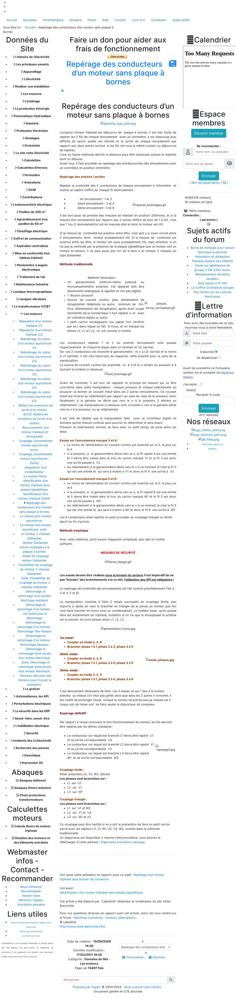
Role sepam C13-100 (212, 283)
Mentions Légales (31, 900)
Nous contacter (31, 887)
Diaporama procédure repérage (123, 842)
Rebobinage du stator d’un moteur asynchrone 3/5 (34, 370)
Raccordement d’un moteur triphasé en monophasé (35, 432)
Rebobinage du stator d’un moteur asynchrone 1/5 (34, 343)
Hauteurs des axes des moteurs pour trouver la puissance (34, 680)
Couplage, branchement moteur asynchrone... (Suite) (35, 458)
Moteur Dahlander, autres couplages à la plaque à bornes (35, 547)
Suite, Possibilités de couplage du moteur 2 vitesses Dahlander (34, 582)
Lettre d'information (208, 310)
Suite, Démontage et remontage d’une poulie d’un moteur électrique (34, 666)
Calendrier (209, 39)
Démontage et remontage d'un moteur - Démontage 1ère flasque (34, 627)
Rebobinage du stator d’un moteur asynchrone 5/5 (34, 396)
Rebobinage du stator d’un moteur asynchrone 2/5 (34, 356)
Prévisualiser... (136, 957)
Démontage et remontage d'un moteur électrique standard (34, 596)
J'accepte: (191, 384)
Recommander (31, 891)
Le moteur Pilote (36, 476)
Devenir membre (208, 133)
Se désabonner (207, 358)
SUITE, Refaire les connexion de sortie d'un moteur (34, 418)
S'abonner (207, 352)
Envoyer (209, 176)
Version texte (31, 895)
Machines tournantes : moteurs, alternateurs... (105, 917)
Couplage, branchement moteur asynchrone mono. (35, 445)
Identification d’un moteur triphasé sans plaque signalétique (34, 485)
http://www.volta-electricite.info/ (82, 926)
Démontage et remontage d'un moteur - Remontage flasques (34, 640)
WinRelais (212, 449)
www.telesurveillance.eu (212, 444)
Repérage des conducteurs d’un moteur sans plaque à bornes (34, 507)
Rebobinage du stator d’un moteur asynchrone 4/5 (34, 383)
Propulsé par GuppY (87, 987)
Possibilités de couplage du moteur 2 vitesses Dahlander (36, 569)
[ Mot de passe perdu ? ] (209, 182)
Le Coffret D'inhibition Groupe (212, 287)
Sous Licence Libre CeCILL (143, 987)
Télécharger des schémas (31, 931)
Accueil (30, 27)
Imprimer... (159, 957)
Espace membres (208, 118)
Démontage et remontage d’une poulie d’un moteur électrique (34, 653)
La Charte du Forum (31, 936)
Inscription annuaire (31, 904)
